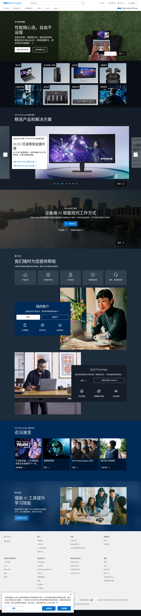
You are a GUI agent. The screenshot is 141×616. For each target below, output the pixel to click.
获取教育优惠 (22, 518)
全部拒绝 (49, 608)
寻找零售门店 (74, 566)
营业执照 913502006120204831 (79, 604)
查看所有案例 (76, 230)
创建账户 (55, 317)
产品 (5, 566)
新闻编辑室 (41, 577)
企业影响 (40, 584)
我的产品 (40, 552)
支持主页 (73, 540)
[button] (102, 3)
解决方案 (7, 569)
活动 (105, 566)
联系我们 (107, 544)
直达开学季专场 (22, 50)
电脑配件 (104, 65)
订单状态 (40, 544)
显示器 (74, 65)
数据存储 (75, 87)
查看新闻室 (49, 461)
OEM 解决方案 (75, 569)
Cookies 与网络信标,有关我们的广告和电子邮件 (113, 600)
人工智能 (7, 562)
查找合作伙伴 (74, 562)
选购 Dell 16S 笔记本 (20, 165)
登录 (28, 317)
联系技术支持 (74, 544)
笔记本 (17, 65)
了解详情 (61, 230)
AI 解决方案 (19, 87)
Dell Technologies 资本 (44, 569)
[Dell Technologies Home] (12, 3)
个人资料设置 (41, 548)
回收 (38, 581)
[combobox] (57, 3)
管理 (13, 608)
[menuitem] (17, 8)
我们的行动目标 (108, 461)
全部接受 (64, 608)
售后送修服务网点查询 (77, 548)
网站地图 (7, 541)
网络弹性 (104, 87)
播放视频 (72, 224)
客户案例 (40, 588)
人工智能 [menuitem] (6, 8)
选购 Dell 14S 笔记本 (20, 160)
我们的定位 (41, 562)
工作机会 (40, 566)
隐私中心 (107, 573)
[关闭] (70, 594)
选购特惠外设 (40, 50)
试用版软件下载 (109, 581)
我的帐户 (40, 540)
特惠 (5, 577)
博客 (105, 562)
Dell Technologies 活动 (82, 461)
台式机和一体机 (49, 65)
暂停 (120, 53)
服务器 (46, 87)
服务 (5, 573)
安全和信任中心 (109, 577)
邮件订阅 (107, 569)
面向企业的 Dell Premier (130, 8)
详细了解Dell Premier (109, 380)
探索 (45, 468)
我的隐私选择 (84, 600)
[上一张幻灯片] (106, 54)
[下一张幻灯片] (114, 54)
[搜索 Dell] (82, 3)
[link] (112, 3)
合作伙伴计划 (74, 573)
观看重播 (18, 468)
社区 (105, 540)
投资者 (39, 573)
